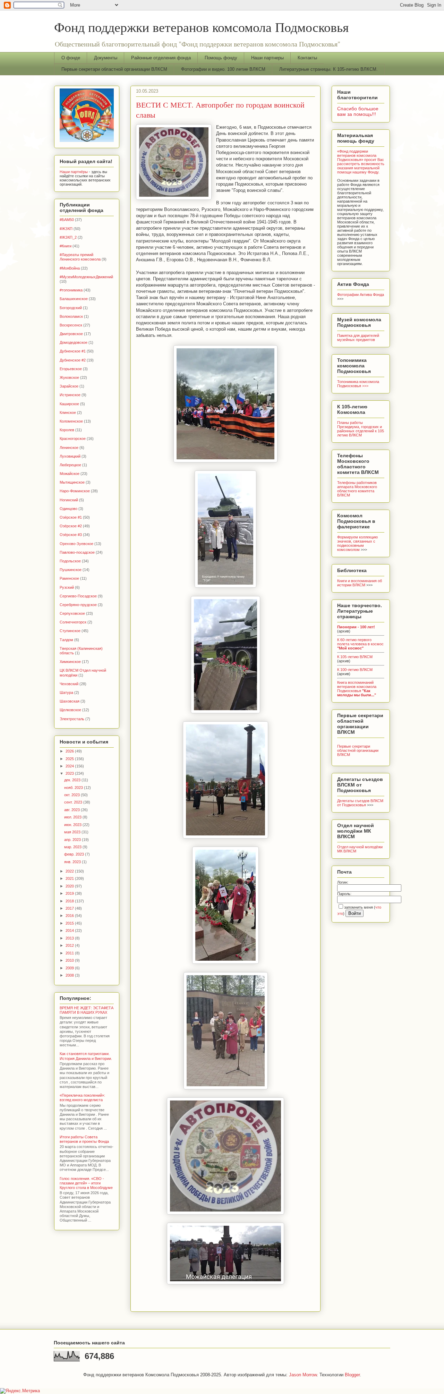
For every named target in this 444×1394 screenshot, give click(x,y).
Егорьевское (71, 369)
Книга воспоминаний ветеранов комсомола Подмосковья (356, 688)
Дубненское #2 (73, 360)
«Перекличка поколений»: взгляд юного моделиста (82, 1097)
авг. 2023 (72, 810)
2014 (70, 930)
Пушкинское (71, 570)
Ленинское (69, 447)
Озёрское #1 (71, 517)
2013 (70, 938)
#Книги (65, 246)
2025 (70, 759)
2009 (70, 968)
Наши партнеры (267, 57)
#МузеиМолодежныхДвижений (86, 277)
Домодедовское (73, 342)
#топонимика (71, 290)
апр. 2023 (73, 840)
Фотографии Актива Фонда (360, 294)
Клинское (68, 412)
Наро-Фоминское (75, 491)
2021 (70, 878)
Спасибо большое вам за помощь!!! (357, 111)
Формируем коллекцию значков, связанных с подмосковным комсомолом (357, 543)
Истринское (70, 395)
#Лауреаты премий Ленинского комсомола (80, 257)
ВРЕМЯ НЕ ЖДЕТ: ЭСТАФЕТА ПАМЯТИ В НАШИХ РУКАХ (86, 1010)
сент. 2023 (73, 802)
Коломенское (71, 421)
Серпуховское (72, 613)
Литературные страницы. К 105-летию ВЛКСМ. (328, 69)
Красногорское (73, 438)
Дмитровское (71, 334)
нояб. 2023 (74, 787)
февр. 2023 (74, 854)
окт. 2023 (72, 795)
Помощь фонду (221, 57)
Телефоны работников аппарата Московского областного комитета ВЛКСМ (357, 489)
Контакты (307, 57)
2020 (70, 886)
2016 (70, 915)
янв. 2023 (73, 862)
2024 (70, 766)
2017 (70, 908)
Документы (105, 57)
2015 (70, 923)
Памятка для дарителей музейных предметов (358, 337)
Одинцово (68, 509)
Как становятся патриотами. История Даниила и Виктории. (86, 1056)
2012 (70, 945)
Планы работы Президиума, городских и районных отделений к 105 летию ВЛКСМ (360, 428)
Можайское (69, 473)
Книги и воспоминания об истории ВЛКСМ (359, 583)
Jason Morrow (303, 1374)
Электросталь (72, 719)
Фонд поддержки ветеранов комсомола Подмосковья (201, 27)
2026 (70, 751)
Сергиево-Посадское (78, 596)
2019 (70, 893)
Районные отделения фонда (161, 57)
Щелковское (70, 710)
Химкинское (70, 662)
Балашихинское (74, 299)
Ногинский (69, 500)
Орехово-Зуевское (76, 544)
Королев (67, 430)
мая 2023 (73, 832)
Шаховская (69, 701)
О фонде (70, 57)
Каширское (69, 404)
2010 (70, 960)
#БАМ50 (67, 220)
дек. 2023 (73, 780)
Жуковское (69, 377)
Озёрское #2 (71, 526)
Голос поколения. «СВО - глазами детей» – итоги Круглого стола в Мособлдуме (86, 1183)
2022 (70, 871)
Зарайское (69, 386)
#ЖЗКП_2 (68, 237)
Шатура (66, 692)
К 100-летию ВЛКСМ (355, 670)
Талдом (66, 640)
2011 (70, 953)
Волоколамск (71, 316)
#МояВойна (70, 268)
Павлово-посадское (77, 552)
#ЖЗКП (66, 229)
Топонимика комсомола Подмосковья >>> (358, 384)
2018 (70, 901)
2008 (70, 975)
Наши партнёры (74, 172)
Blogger (352, 1374)
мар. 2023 (73, 847)
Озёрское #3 (71, 535)
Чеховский (69, 684)
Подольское (70, 561)
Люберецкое (70, 465)
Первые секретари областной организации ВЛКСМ (114, 69)
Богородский (71, 308)
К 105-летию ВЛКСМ (355, 657)
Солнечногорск (73, 622)
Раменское (69, 578)
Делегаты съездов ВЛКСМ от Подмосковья (360, 803)
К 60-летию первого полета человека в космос (360, 644)
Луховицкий (70, 456)
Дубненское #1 (73, 351)
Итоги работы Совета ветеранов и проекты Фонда (84, 1139)
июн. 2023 (73, 825)
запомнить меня (358, 907)
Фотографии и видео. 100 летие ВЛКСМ (223, 69)
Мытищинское (72, 482)
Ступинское (70, 631)
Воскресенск (71, 325)
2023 (70, 773)
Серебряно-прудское (78, 605)
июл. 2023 (73, 817)
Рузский (67, 587)
